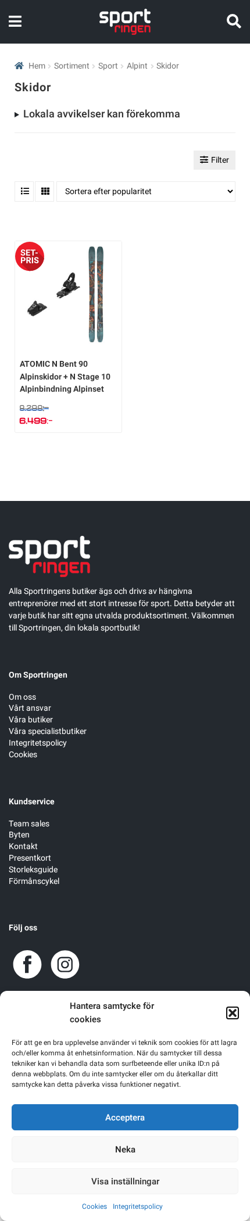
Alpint (137, 66)
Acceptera (125, 1117)
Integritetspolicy (138, 1206)
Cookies (94, 1206)
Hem (36, 66)
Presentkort (30, 858)
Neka (125, 1149)
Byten (19, 835)
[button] (232, 1013)
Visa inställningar (125, 1181)
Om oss (22, 697)
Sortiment (72, 66)
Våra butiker (31, 720)
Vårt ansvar (30, 708)
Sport (108, 66)
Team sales (29, 824)
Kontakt (23, 846)
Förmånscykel (34, 881)
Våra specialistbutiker (48, 731)
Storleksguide (33, 870)
